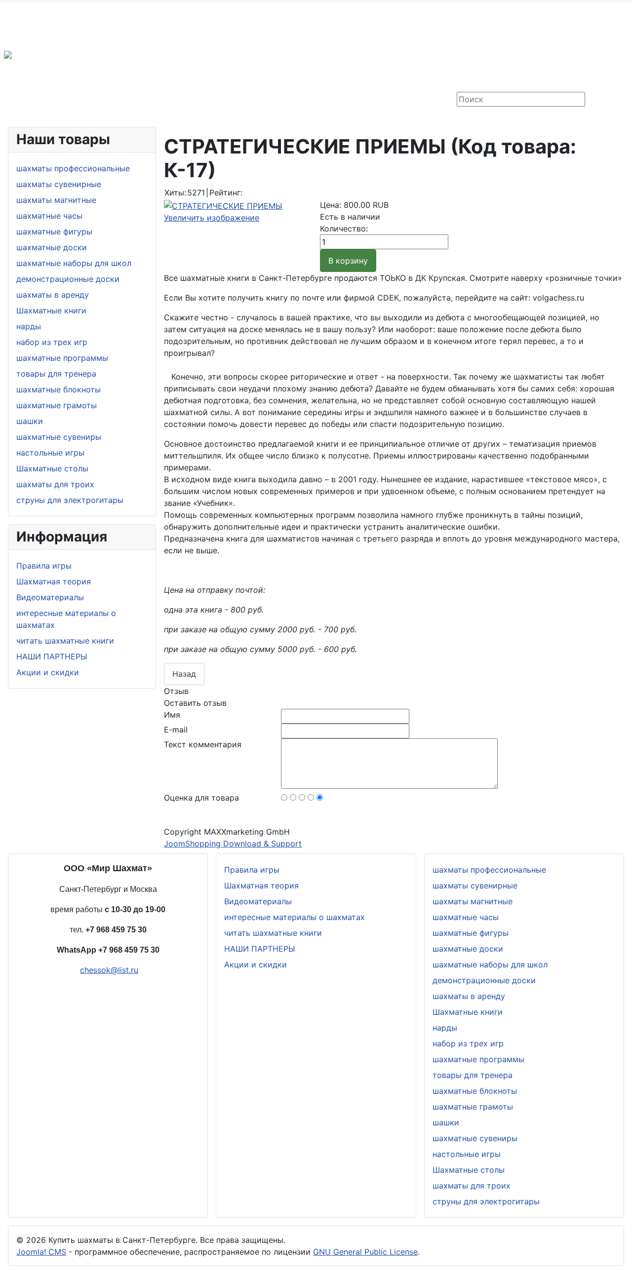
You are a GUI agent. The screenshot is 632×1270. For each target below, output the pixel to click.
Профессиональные (141, 100)
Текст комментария (202, 744)
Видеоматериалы (50, 597)
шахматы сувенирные (58, 184)
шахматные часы (49, 216)
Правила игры (44, 566)
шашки (29, 421)
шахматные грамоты (56, 405)
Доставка (22, 100)
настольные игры (50, 453)
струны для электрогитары (69, 500)
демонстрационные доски (67, 279)
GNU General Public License (365, 1252)
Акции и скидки (47, 672)
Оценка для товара (201, 798)
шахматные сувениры (58, 437)
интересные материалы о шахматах (294, 917)
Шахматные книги (51, 310)
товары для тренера (56, 374)
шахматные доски (51, 247)
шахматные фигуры (54, 231)
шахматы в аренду (52, 295)
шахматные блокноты (58, 389)
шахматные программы (62, 358)
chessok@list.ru (58, 33)
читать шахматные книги (65, 641)
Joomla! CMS (41, 1252)
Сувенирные (216, 100)
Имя (172, 715)
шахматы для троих (55, 484)
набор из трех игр (51, 342)
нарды (28, 326)
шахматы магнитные (56, 200)
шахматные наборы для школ (73, 263)
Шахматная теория (53, 581)
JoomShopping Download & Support (233, 843)
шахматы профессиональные (73, 168)
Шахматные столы (52, 468)
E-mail (176, 729)
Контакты (72, 100)
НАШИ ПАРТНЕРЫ (51, 656)
